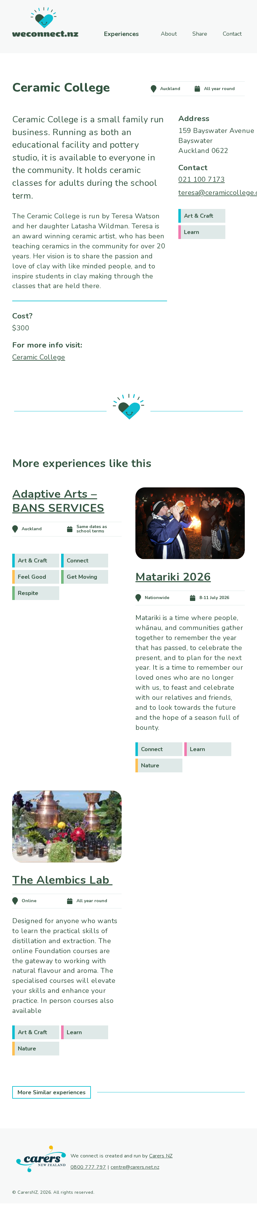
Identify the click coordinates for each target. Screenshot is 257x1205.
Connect (77, 560)
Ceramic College (38, 357)
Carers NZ (161, 1155)
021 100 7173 (201, 179)
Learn (191, 232)
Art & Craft (198, 216)
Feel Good (32, 577)
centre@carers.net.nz (135, 1167)
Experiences (121, 34)
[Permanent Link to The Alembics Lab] (66, 871)
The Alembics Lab (62, 880)
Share (199, 34)
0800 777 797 (88, 1167)
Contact (232, 34)
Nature (150, 765)
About (169, 34)
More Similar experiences (52, 1092)
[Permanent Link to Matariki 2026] (189, 568)
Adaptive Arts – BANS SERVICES (58, 501)
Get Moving (82, 577)
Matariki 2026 (173, 577)
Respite (28, 593)
